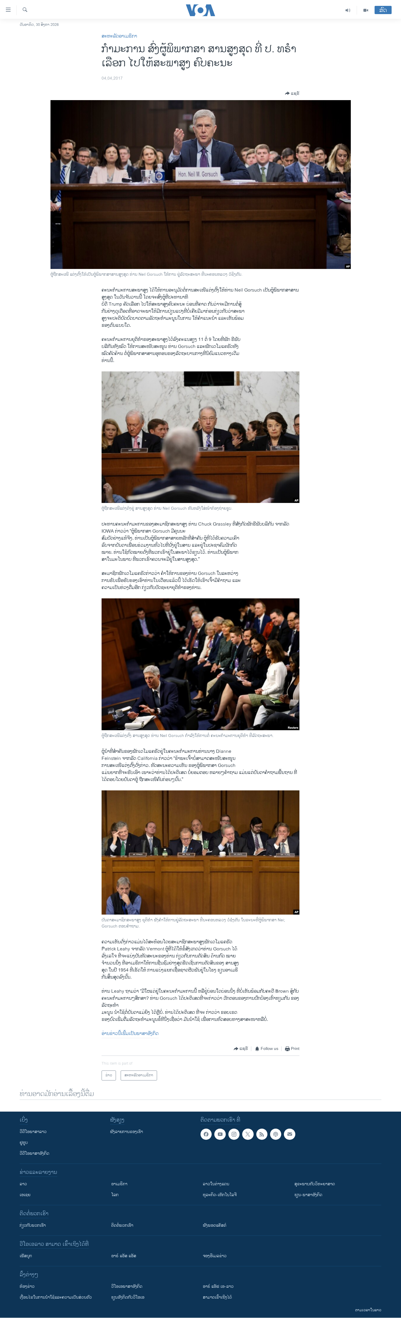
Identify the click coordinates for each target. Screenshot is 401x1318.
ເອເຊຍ (25, 1195)
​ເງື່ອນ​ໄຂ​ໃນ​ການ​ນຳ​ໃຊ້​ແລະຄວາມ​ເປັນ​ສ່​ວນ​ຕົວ (56, 1297)
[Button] (292, 93)
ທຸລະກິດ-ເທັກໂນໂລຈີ (220, 1195)
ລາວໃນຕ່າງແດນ (216, 1184)
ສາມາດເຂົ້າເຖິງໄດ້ (217, 1297)
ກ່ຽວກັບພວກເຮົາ (33, 1225)
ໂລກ (115, 1195)
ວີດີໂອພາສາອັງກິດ (34, 1153)
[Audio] (348, 10)
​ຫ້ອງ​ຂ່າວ (27, 1286)
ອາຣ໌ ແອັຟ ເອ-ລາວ (218, 1286)
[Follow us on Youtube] (219, 1134)
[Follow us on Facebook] (206, 1134)
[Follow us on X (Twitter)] (247, 1134)
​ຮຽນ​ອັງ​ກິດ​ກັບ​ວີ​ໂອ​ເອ (127, 1297)
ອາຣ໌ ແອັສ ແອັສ (123, 1256)
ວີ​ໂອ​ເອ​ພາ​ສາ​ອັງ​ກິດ (126, 1286)
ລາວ (23, 1184)
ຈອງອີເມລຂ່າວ (215, 1256)
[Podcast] (275, 1134)
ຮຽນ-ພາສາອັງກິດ (308, 1195)
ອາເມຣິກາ (119, 1184)
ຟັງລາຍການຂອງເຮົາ (126, 1132)
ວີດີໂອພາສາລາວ (33, 1132)
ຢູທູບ (24, 1142)
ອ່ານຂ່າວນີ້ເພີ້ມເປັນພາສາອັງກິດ (130, 1034)
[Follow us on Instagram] (234, 1134)
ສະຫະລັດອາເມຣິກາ (119, 36)
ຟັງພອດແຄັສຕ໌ (214, 1225)
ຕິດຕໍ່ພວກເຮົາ (122, 1225)
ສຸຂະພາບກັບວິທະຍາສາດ (314, 1184)
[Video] (366, 10)
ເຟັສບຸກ (26, 1256)
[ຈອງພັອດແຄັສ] (289, 1134)
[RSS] (261, 1134)
